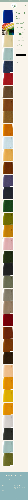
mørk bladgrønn (19, 30)
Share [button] (17, 62)
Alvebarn (13, 498)
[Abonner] (20, 479)
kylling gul (22, 37)
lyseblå (17, 47)
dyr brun (18, 40)
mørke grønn (18, 32)
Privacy (3, 490)
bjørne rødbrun (23, 40)
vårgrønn (18, 45)
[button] (2, 5)
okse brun (18, 37)
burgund (22, 25)
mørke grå (22, 45)
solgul (24, 22)
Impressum (3, 485)
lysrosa (22, 35)
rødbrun (18, 25)
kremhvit (18, 22)
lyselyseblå (21, 42)
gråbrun (18, 42)
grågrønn (18, 35)
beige (17, 27)
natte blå (23, 32)
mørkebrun (21, 27)
